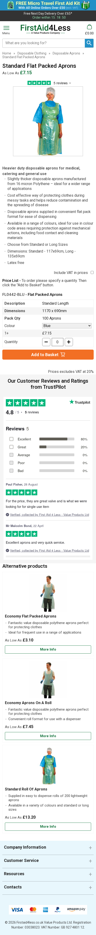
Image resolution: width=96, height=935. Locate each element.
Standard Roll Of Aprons (26, 789)
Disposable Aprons (66, 53)
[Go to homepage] (45, 29)
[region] (48, 594)
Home (6, 53)
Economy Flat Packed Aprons (30, 616)
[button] (48, 849)
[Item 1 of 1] (48, 121)
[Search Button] (89, 43)
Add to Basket (44, 354)
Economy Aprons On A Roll (28, 703)
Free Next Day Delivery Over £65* (48, 13)
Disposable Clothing (31, 53)
